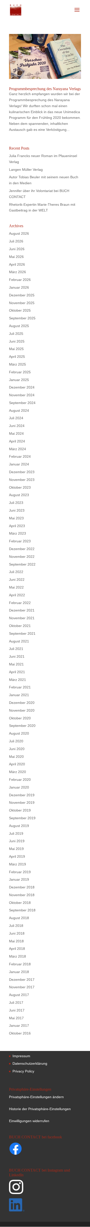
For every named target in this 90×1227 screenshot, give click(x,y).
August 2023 (19, 495)
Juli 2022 (16, 572)
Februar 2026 (20, 280)
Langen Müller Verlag (26, 170)
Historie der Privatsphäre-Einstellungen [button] (40, 1109)
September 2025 (22, 318)
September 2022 (22, 564)
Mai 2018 (16, 941)
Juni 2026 (16, 249)
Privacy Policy (23, 1071)
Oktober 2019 (20, 810)
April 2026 (17, 264)
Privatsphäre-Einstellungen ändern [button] (36, 1097)
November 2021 (21, 618)
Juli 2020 (16, 741)
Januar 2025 (19, 380)
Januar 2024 (19, 464)
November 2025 (21, 303)
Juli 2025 (16, 334)
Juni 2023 (16, 510)
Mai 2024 (16, 433)
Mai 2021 (16, 664)
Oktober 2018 (20, 903)
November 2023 (21, 480)
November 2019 (21, 803)
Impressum (21, 1056)
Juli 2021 (16, 649)
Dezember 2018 (21, 887)
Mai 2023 (16, 518)
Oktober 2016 (20, 1033)
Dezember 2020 (21, 703)
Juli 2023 (16, 503)
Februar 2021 (20, 687)
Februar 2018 (20, 964)
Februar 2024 (20, 456)
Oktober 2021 (20, 626)
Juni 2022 (16, 580)
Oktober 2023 (20, 487)
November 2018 (21, 895)
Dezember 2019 (21, 795)
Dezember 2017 (21, 980)
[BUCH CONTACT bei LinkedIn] (44, 1206)
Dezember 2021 (21, 610)
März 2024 (17, 449)
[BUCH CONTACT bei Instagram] (44, 1189)
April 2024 (17, 441)
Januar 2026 (19, 287)
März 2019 (17, 864)
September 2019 (22, 818)
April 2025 (17, 357)
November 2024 (21, 395)
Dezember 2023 (21, 472)
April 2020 (17, 764)
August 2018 (19, 918)
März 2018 (17, 956)
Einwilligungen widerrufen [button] (29, 1121)
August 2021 (19, 641)
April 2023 (17, 526)
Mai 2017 (16, 1018)
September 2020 (22, 726)
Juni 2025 (16, 341)
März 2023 (17, 533)
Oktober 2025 (20, 310)
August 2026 (19, 233)
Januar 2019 (19, 879)
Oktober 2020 (20, 718)
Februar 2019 (20, 872)
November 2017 (21, 987)
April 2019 (17, 856)
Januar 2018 (19, 972)
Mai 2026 (16, 257)
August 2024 (19, 410)
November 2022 (21, 557)
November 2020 (21, 710)
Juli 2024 (16, 418)
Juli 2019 (16, 833)
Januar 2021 (19, 695)
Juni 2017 (16, 1010)
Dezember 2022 (21, 549)
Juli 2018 (16, 926)
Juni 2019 (16, 841)
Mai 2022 (16, 587)
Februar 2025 (20, 372)
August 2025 (19, 326)
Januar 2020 (19, 787)
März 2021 (17, 680)
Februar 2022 (20, 603)
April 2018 (17, 949)
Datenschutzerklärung (29, 1063)
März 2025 (17, 364)
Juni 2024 (16, 426)
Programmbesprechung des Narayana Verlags (45, 89)
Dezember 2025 (21, 295)
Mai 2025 (16, 349)
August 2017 (19, 995)
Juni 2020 (16, 749)
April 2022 (17, 595)
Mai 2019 (16, 849)
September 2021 (22, 633)
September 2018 (22, 910)
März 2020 (17, 772)
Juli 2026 (16, 241)
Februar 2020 (20, 780)
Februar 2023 (20, 541)
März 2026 (17, 272)
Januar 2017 (19, 1025)
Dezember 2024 (21, 387)
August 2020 (19, 733)
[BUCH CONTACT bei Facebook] (25, 1149)
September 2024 (22, 403)
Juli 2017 (16, 1003)
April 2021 (17, 672)
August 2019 (19, 826)
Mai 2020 (16, 757)
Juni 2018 (16, 933)
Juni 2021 (16, 656)
